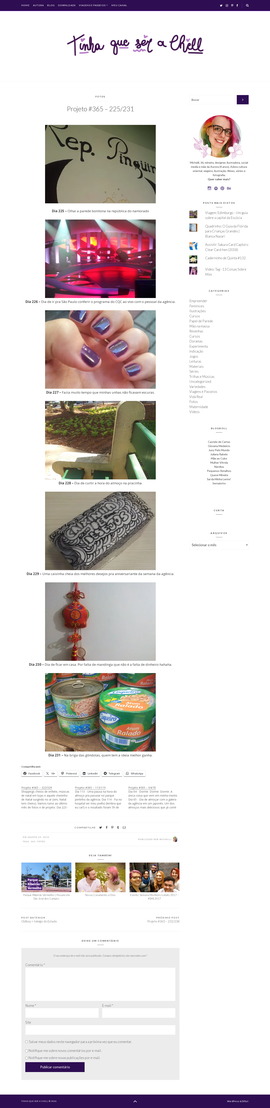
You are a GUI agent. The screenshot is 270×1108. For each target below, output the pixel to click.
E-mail (107, 1005)
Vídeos (194, 412)
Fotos (100, 96)
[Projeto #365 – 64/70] (155, 797)
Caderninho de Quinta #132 (225, 258)
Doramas (196, 341)
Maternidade (198, 407)
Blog (51, 5)
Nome (30, 1005)
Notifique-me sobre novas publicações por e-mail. (64, 1058)
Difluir (245, 1101)
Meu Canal (119, 5)
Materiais (196, 366)
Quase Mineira (219, 475)
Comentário (35, 965)
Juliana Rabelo (219, 454)
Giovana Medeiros (219, 446)
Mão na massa (199, 326)
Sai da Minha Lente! (219, 479)
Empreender (198, 301)
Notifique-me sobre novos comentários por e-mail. (65, 1051)
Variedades (197, 387)
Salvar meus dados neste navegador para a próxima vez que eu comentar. (80, 1042)
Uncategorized (200, 381)
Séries (194, 371)
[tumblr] (118, 827)
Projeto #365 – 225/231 (100, 109)
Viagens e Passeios (92, 5)
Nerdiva (219, 466)
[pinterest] (112, 827)
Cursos (194, 316)
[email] (124, 827)
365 (33, 841)
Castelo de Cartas (219, 441)
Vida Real (196, 397)
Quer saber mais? (219, 179)
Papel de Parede (201, 321)
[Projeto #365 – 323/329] (48, 797)
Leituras (195, 361)
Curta (219, 510)
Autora (38, 5)
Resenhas (196, 331)
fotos (41, 841)
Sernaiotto (219, 483)
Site (28, 1022)
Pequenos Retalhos (219, 470)
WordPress (233, 1101)
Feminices (196, 306)
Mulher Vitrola (219, 462)
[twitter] (101, 827)
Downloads (67, 5)
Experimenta (198, 346)
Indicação (196, 351)
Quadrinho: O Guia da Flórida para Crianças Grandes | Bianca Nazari (226, 231)
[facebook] (106, 827)
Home (25, 5)
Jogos (193, 356)
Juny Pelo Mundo (219, 450)
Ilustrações (197, 311)
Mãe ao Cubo (219, 458)
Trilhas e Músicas (201, 376)
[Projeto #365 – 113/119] (101, 797)
